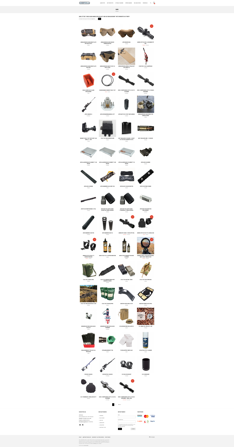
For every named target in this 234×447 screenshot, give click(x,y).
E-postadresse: (120, 419)
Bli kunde (102, 418)
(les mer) (123, 426)
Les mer (133, 428)
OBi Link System (137, 2)
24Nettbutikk (86, 445)
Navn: (119, 414)
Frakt (80, 437)
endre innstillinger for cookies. (96, 443)
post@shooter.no (86, 420)
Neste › (119, 404)
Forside (101, 415)
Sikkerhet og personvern (98, 437)
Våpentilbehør (128, 2)
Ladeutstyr (102, 2)
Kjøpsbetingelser (87, 437)
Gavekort (102, 422)
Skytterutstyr (110, 2)
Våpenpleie (145, 2)
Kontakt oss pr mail (87, 418)
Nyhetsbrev (107, 437)
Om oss (101, 420)
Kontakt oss (103, 427)
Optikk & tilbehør (119, 2)
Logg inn (102, 425)
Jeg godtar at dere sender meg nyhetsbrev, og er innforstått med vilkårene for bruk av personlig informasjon (126, 425)
